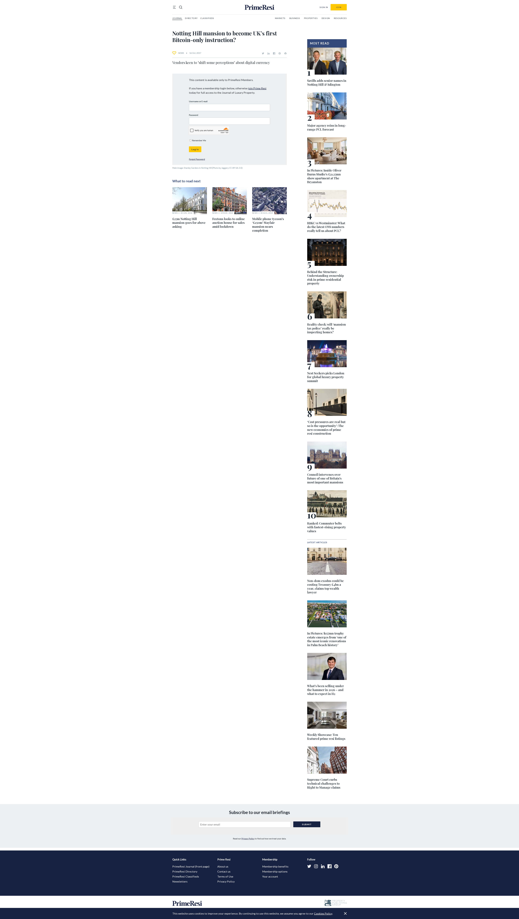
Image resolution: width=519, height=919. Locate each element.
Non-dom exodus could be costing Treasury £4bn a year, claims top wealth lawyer (325, 586)
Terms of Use (225, 876)
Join (338, 7)
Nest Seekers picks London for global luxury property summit (325, 377)
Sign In (324, 7)
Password (193, 115)
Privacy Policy (247, 838)
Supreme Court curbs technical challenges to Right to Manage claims (323, 783)
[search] (180, 7)
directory (191, 18)
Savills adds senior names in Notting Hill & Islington (326, 82)
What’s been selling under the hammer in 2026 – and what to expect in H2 (325, 690)
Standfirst (341, 915)
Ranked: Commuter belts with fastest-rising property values (326, 527)
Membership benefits (275, 866)
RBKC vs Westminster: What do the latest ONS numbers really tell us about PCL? (326, 227)
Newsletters (179, 881)
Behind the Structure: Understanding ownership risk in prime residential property (325, 277)
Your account (270, 876)
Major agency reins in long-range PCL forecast (326, 127)
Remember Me (199, 140)
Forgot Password (197, 159)
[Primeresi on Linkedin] (268, 53)
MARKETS (280, 18)
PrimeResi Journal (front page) (190, 866)
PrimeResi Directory (184, 871)
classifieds (207, 18)
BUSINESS (295, 18)
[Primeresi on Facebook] (274, 53)
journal (177, 18)
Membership (269, 859)
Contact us (223, 871)
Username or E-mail (198, 101)
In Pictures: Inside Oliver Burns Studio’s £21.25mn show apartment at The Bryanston (324, 176)
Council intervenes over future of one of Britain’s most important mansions (325, 478)
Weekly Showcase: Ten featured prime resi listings (326, 737)
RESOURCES (340, 18)
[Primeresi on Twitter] (263, 53)
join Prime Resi (257, 88)
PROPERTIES (311, 18)
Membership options (274, 871)
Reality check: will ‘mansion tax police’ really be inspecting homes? (326, 328)
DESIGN (326, 18)
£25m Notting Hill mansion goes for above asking (189, 223)
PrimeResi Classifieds (185, 876)
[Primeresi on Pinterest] (280, 53)
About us (222, 866)
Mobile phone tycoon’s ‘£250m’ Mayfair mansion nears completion (268, 224)
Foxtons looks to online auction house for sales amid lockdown (228, 223)
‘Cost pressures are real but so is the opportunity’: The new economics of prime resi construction (326, 427)
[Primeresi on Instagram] (316, 866)
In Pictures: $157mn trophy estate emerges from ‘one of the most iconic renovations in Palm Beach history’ (326, 639)
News (181, 53)
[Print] (285, 53)
